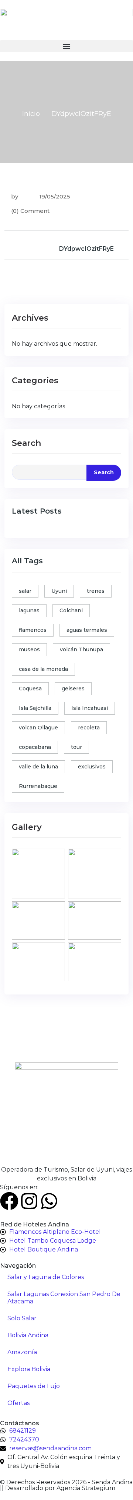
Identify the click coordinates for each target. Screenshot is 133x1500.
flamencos (33, 630)
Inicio (31, 114)
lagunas (29, 610)
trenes (96, 591)
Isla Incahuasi (89, 708)
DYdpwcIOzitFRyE (86, 248)
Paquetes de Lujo (33, 1386)
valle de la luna (38, 766)
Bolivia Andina (27, 1335)
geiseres (73, 688)
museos (29, 649)
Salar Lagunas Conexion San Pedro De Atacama (63, 1298)
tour (76, 747)
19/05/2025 (54, 196)
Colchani (71, 610)
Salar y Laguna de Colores (45, 1277)
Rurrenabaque (38, 786)
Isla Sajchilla (35, 708)
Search (26, 443)
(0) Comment (30, 210)
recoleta (89, 727)
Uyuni (59, 591)
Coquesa (30, 688)
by (14, 196)
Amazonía (22, 1352)
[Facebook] (9, 1201)
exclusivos (92, 766)
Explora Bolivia (28, 1369)
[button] (66, 46)
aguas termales (86, 630)
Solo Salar (22, 1318)
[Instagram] (29, 1201)
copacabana (35, 747)
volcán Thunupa (81, 649)
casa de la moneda (43, 669)
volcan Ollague (38, 727)
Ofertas (18, 1402)
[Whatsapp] (49, 1201)
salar (25, 591)
